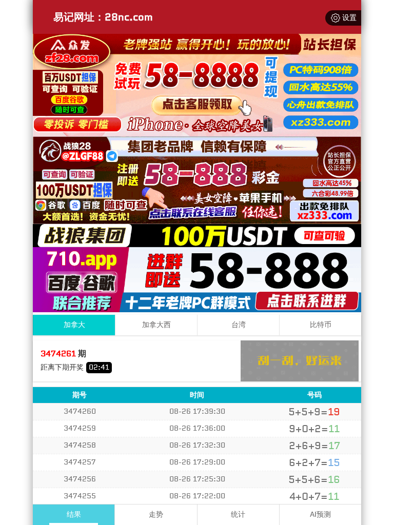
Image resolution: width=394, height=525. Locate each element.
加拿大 (74, 325)
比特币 (320, 325)
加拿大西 (156, 325)
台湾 (238, 325)
